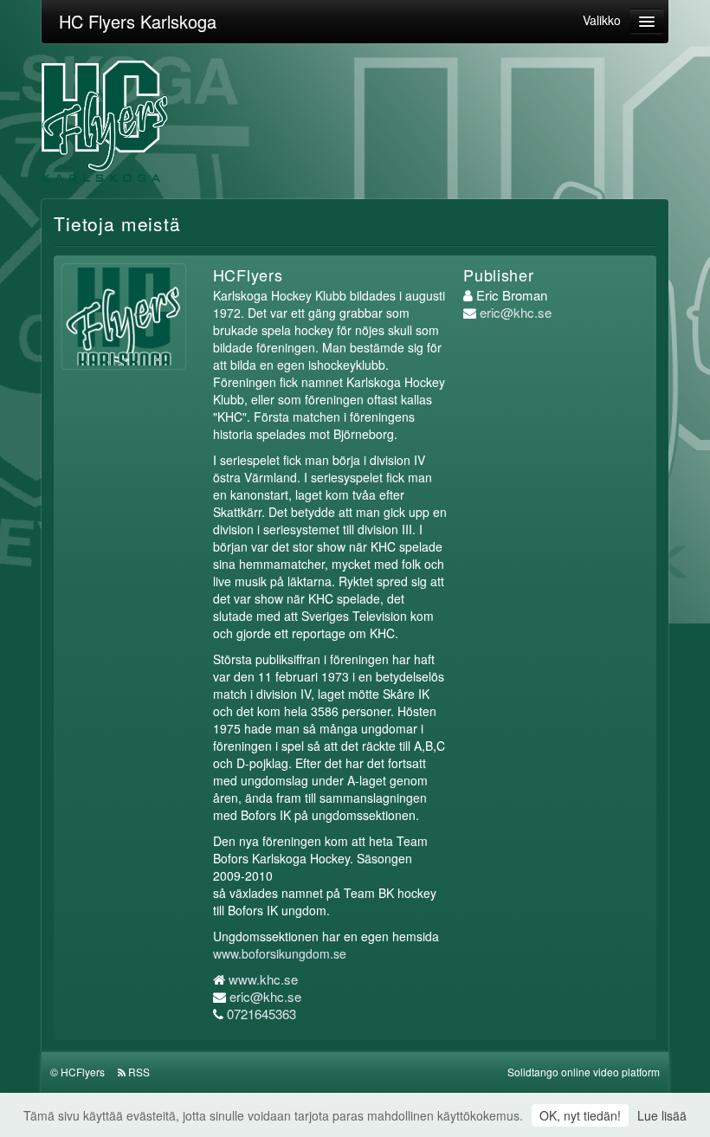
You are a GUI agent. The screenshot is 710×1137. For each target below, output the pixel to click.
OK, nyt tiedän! (580, 1115)
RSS (139, 1071)
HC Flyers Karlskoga (137, 21)
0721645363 (261, 1014)
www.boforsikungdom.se (279, 953)
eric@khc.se (265, 996)
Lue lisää (662, 1115)
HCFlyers (83, 1071)
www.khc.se (263, 979)
